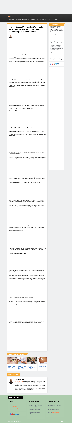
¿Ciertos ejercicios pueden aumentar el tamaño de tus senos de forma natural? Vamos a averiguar (56, 42)
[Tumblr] (58, 64)
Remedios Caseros (11, 19)
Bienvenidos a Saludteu (14, 406)
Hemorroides (42, 19)
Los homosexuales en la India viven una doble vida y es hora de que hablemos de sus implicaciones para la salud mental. (56, 58)
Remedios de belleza (25, 19)
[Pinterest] (52, 64)
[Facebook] (50, 64)
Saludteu (62, 421)
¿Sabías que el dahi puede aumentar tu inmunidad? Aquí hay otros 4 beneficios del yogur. (56, 30)
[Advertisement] (29, 7)
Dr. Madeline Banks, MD (19, 35)
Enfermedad (55, 19)
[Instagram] (54, 64)
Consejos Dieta (18, 19)
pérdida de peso (33, 19)
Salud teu (12, 421)
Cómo (46, 19)
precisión (40, 413)
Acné (37, 19)
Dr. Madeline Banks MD (19, 381)
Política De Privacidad (14, 408)
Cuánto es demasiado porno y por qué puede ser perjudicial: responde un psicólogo (55, 39)
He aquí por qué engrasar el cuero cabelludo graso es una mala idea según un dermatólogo (56, 55)
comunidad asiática (55, 412)
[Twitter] (56, 64)
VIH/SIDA (50, 19)
